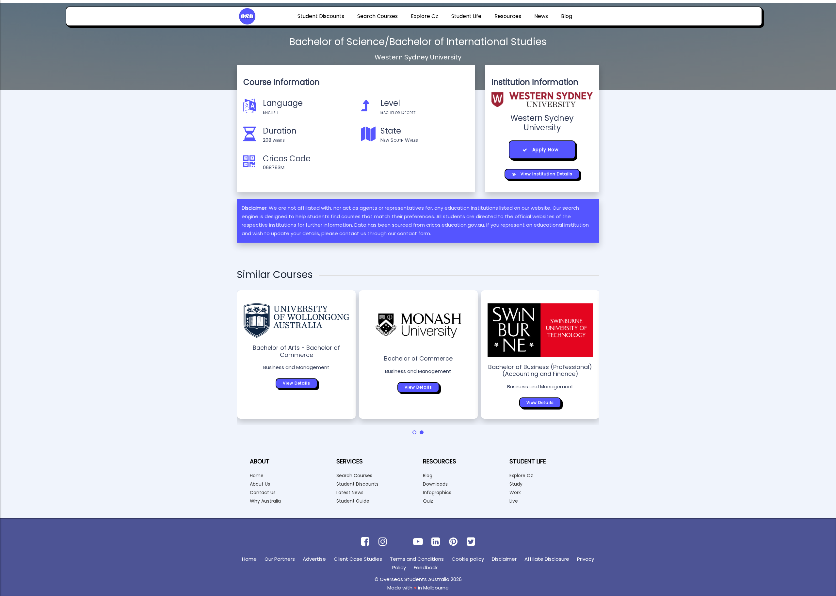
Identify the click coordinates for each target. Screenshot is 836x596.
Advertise (314, 559)
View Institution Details (545, 174)
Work (515, 492)
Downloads (435, 484)
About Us (260, 484)
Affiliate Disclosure (546, 559)
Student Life (466, 16)
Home (257, 475)
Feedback (426, 567)
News (541, 16)
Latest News (349, 492)
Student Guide (352, 501)
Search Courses (377, 16)
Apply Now (544, 149)
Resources (507, 16)
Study (515, 484)
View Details (296, 383)
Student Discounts (320, 16)
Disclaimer (504, 559)
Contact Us (263, 492)
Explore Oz (424, 16)
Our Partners (280, 559)
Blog (566, 16)
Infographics (437, 492)
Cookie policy (468, 559)
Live (513, 501)
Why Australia (265, 501)
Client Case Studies (358, 559)
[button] (414, 432)
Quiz (428, 501)
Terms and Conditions (417, 559)
